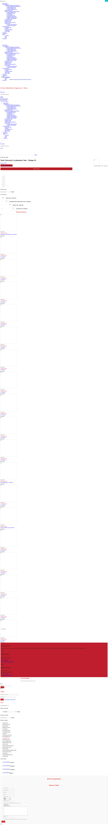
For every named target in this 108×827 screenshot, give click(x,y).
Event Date (6, 796)
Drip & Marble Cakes (11, 15)
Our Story (4, 32)
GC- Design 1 (2, 369)
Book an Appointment (4, 100)
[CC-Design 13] (6, 769)
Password (2, 696)
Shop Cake (2, 235)
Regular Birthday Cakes (11, 12)
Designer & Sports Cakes (11, 16)
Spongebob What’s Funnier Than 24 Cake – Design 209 (20, 201)
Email (5, 792)
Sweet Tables (7, 30)
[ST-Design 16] (6, 765)
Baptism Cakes (5, 725)
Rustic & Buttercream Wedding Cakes (14, 6)
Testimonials (5, 33)
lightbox (35, 154)
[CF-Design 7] (6, 762)
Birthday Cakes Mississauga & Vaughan (12, 11)
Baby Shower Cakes (8, 19)
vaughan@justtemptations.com (8, 661)
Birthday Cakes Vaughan (11, 18)
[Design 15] (6, 772)
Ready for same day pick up (8, 745)
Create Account (12, 699)
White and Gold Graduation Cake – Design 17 (8, 234)
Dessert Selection (6, 26)
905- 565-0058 (6, 673)
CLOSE (106, 0)
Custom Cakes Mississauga (12, 24)
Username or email (4, 694)
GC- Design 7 (2, 640)
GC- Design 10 (3, 550)
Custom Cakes (7, 23)
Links (6, 36)
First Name (6, 787)
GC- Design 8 (2, 504)
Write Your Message (7, 806)
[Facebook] (4, 179)
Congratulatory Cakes (6, 731)
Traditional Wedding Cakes (12, 9)
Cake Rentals (5, 728)
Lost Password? (6, 699)
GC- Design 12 (3, 572)
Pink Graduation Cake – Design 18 (6, 482)
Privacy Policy (3, 680)
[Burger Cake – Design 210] (4, 199)
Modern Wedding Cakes (11, 7)
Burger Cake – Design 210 (11, 197)
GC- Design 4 (2, 279)
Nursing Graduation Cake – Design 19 (7, 527)
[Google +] (4, 184)
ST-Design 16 (12, 765)
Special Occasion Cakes (7, 751)
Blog (6, 37)
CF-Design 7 (12, 762)
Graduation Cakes (8, 20)
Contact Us (5, 38)
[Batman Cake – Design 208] (11, 206)
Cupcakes (6, 28)
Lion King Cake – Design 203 (21, 208)
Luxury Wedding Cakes (11, 8)
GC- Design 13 (3, 437)
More (4, 34)
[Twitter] (4, 177)
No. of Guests (6, 800)
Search (13, 191)
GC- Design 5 (2, 256)
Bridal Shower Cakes (9, 10)
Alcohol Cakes (9, 14)
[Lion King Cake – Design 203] (14, 209)
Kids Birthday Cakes (11, 13)
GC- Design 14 (3, 324)
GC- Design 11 (3, 414)
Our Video (7, 35)
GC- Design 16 (3, 459)
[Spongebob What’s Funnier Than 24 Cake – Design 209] (7, 202)
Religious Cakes (8, 21)
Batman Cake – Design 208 (18, 205)
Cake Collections (6, 4)
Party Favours (7, 31)
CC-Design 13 (12, 769)
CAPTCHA (6, 816)
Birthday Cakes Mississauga (12, 17)
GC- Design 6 (2, 392)
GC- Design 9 (2, 617)
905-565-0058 (5, 98)
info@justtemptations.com (7, 675)
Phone (5, 794)
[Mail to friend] (4, 186)
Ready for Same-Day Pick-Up (10, 22)
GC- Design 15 (3, 595)
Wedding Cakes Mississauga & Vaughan (12, 5)
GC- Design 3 (2, 301)
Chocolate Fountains (8, 29)
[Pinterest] (4, 182)
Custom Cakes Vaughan (11, 25)
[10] (17, 154)
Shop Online (5, 3)
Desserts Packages (8, 27)
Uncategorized (5, 756)
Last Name (6, 790)
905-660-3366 (4, 99)
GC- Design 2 (2, 347)
